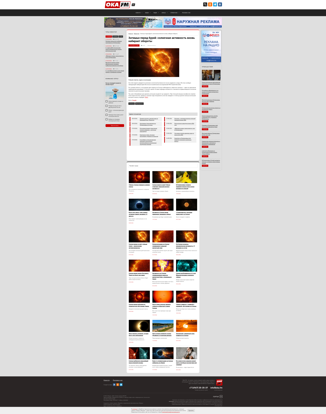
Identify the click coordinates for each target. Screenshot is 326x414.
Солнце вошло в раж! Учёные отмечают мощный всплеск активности (161, 186)
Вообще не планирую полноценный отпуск (114, 119)
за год (120, 36)
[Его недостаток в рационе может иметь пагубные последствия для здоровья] (186, 358)
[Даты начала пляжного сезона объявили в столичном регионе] (162, 331)
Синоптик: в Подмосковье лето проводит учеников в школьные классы (182, 139)
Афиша (164, 12)
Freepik (134, 100)
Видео (147, 12)
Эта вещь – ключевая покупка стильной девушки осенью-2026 (184, 119)
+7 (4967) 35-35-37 (198, 387)
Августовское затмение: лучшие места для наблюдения (138, 334)
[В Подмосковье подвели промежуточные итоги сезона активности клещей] (186, 182)
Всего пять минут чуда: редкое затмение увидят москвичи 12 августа (138, 214)
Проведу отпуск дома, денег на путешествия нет (115, 115)
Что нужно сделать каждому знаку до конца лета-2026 (184, 134)
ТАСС (146, 97)
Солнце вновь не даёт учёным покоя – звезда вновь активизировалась (138, 246)
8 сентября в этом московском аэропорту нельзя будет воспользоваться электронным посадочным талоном (148, 142)
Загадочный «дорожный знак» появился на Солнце (185, 334)
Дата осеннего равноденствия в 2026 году (184, 124)
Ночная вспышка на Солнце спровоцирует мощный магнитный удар (160, 246)
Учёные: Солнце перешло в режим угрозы (139, 185)
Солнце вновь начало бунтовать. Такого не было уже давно (139, 274)
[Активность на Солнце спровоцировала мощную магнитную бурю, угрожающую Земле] (162, 271)
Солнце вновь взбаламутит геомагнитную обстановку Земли (139, 305)
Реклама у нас (186, 12)
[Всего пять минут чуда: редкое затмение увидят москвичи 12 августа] (139, 210)
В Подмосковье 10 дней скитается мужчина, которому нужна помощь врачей (211, 161)
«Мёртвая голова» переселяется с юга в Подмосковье (184, 129)
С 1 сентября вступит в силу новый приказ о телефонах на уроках (115, 71)
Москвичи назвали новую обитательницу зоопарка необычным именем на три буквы (114, 64)
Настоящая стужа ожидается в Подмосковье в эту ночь (148, 124)
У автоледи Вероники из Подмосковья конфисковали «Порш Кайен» (209, 152)
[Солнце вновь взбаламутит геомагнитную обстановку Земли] (139, 302)
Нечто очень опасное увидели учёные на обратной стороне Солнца (161, 306)
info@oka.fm (216, 387)
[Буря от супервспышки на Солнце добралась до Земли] (162, 358)
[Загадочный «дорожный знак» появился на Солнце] (186, 331)
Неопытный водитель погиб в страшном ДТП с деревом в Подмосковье (210, 117)
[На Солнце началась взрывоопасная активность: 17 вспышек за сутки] (186, 242)
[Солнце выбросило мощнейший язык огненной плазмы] (139, 358)
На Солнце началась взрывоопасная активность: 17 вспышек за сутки (185, 246)
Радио (155, 12)
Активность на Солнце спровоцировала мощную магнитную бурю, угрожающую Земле (162, 276)
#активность (139, 103)
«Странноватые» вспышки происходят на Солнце (184, 213)
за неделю (108, 36)
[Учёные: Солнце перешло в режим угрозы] (139, 182)
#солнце (131, 103)
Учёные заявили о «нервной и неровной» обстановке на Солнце (186, 305)
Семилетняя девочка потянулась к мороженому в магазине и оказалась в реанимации (211, 142)
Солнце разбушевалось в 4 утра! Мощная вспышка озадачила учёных (186, 275)
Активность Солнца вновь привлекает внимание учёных (161, 213)
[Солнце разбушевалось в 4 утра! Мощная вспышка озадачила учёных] (186, 271)
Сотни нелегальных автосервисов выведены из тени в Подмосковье (211, 83)
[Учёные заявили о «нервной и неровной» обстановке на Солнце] (186, 302)
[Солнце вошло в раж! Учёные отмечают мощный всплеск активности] (162, 182)
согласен (134, 409)
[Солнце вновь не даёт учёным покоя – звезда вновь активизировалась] (139, 242)
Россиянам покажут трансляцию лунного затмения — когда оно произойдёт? (148, 130)
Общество (136, 33)
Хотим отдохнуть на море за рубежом (115, 101)
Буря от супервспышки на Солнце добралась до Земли (162, 362)
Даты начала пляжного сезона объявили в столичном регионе (161, 334)
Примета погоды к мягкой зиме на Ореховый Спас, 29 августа (149, 119)
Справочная (173, 12)
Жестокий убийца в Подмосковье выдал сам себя (211, 134)
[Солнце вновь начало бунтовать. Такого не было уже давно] (139, 271)
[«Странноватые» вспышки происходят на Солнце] (186, 210)
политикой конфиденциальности (171, 412)
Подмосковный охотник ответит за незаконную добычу (211, 108)
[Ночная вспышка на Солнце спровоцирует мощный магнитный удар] (162, 242)
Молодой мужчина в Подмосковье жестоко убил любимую (211, 100)
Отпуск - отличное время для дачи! (116, 110)
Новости (138, 12)
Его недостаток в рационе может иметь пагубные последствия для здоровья (186, 362)
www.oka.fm (171, 401)
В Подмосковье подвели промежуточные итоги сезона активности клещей (185, 186)
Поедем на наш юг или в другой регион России (114, 106)
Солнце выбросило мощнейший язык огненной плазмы (138, 362)
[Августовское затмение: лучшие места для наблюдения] (139, 331)
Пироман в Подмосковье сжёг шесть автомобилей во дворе (210, 126)
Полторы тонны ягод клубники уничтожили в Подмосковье (114, 41)
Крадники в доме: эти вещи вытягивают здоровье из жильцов (149, 135)
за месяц (115, 36)
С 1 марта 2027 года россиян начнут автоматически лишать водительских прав (114, 49)
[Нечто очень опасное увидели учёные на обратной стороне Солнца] (162, 302)
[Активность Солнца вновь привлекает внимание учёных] (162, 210)
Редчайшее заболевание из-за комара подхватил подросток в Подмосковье (210, 92)
